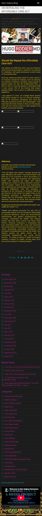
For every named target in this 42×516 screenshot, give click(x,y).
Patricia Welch (9, 431)
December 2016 (10, 342)
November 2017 (10, 321)
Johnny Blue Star (10, 414)
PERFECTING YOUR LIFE (14, 371)
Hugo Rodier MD (25, 18)
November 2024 (10, 283)
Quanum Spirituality (11, 442)
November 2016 (10, 346)
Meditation (4, 24)
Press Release (9, 438)
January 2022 (9, 304)
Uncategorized (9, 466)
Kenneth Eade (9, 417)
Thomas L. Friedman (13, 26)
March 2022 (8, 297)
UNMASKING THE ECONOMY (15, 470)
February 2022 (9, 300)
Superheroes (9, 449)
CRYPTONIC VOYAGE (12, 403)
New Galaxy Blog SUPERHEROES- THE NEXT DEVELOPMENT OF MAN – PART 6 (20, 384)
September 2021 (10, 311)
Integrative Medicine (14, 21)
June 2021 (8, 314)
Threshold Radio (10, 456)
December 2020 (10, 318)
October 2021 (9, 307)
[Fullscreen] (38, 507)
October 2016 (9, 349)
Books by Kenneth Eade (13, 396)
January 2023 (9, 290)
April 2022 (7, 293)
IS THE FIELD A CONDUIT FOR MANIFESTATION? (15, 379)
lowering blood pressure (27, 21)
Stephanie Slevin (10, 445)
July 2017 (7, 325)
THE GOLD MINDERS (12, 452)
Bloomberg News (24, 167)
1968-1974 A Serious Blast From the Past (20, 374)
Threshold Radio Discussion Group (17, 459)
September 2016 (10, 353)
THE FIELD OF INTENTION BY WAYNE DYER (22, 367)
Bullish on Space (10, 400)
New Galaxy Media (11, 424)
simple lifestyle (28, 24)
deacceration (34, 18)
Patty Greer (8, 435)
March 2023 (8, 286)
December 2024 (10, 279)
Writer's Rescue (10, 477)
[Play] (4, 507)
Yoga (20, 26)
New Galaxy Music (11, 428)
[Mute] (34, 507)
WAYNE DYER (9, 473)
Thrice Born (8, 463)
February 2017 (9, 335)
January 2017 (9, 339)
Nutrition (21, 24)
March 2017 (8, 332)
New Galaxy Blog (10, 3)
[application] (21, 498)
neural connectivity (13, 24)
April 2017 (7, 328)
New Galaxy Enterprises (13, 421)
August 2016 (9, 356)
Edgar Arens (8, 407)
